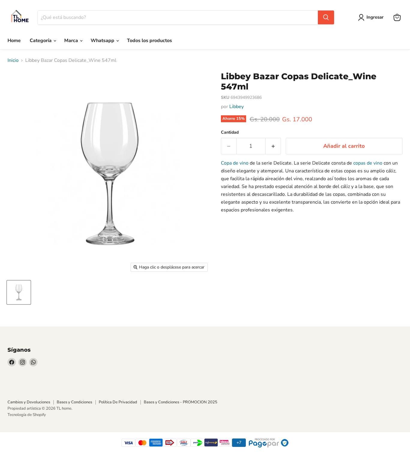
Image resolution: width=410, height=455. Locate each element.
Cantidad (230, 132)
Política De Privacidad (118, 402)
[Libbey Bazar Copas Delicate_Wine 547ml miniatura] (19, 292)
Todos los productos (149, 40)
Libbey (236, 106)
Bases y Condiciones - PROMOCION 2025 (180, 402)
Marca (71, 40)
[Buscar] (326, 17)
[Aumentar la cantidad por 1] (273, 146)
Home (14, 40)
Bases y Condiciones (74, 402)
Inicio (13, 60)
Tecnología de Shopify (27, 414)
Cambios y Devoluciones (29, 402)
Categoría (41, 40)
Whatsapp (103, 40)
